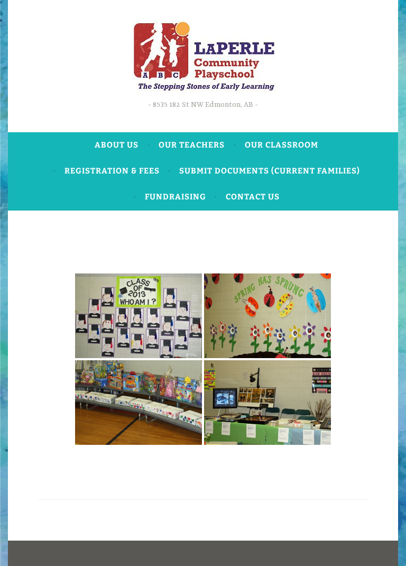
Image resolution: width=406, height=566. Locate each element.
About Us (117, 145)
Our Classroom (281, 145)
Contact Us (253, 197)
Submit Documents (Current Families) (269, 171)
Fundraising (175, 197)
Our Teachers (192, 145)
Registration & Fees (112, 171)
